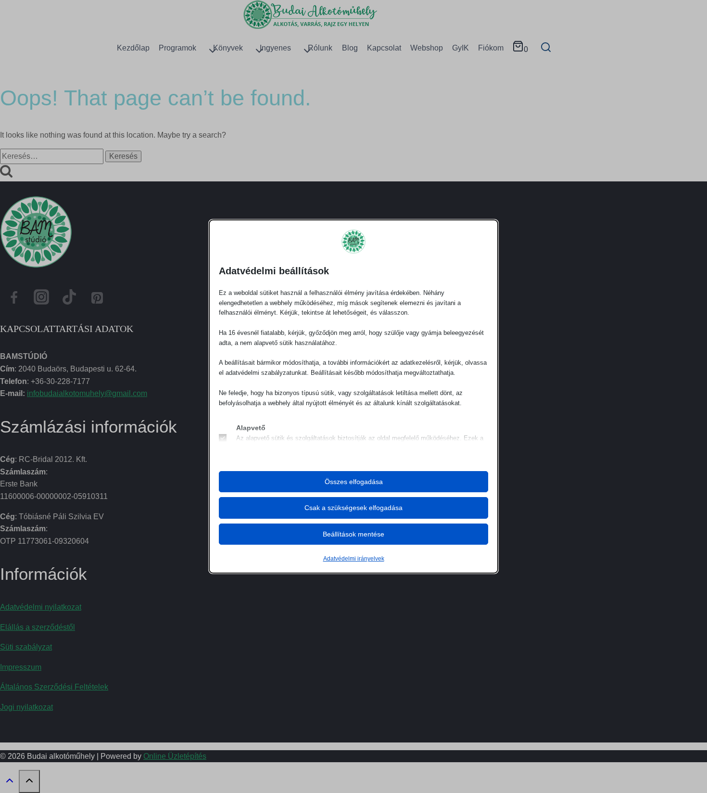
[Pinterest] (97, 300)
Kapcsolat (384, 48)
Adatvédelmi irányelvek (353, 558)
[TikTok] (69, 300)
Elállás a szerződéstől (37, 627)
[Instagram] (42, 300)
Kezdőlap (133, 48)
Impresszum (20, 667)
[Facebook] (14, 300)
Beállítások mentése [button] (353, 534)
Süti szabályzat (26, 647)
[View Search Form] (546, 48)
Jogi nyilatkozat (26, 707)
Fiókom (491, 48)
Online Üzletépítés (174, 756)
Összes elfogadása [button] (354, 482)
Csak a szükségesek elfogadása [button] (353, 508)
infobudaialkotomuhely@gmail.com (87, 393)
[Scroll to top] (9, 783)
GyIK (460, 48)
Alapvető (250, 428)
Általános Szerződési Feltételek (54, 687)
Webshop (426, 48)
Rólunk (320, 48)
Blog (350, 48)
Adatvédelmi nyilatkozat (40, 607)
